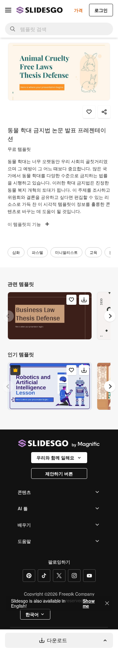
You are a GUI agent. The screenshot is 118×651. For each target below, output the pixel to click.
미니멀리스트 (66, 252)
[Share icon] (104, 112)
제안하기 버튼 (59, 473)
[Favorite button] (89, 112)
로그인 (101, 10)
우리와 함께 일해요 (55, 457)
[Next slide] (109, 316)
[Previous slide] (8, 316)
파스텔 (37, 252)
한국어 (32, 614)
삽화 (16, 252)
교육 (93, 252)
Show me (89, 603)
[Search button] (12, 29)
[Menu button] (8, 10)
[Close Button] (107, 603)
